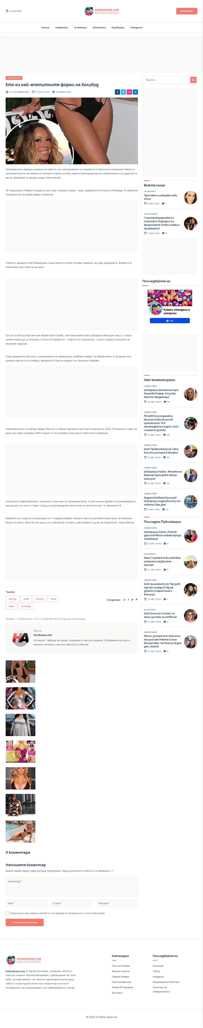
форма (40, 598)
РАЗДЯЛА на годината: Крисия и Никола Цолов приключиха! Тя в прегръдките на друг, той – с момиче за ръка (162, 423)
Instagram (158, 976)
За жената (80, 27)
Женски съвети (120, 971)
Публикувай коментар (24, 922)
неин (26, 598)
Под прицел (118, 27)
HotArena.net (21, 92)
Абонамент (186, 11)
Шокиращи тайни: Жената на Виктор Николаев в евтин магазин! (163, 475)
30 (168, 457)
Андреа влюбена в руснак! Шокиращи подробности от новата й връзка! (162, 501)
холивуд (26, 606)
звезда (12, 598)
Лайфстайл (61, 27)
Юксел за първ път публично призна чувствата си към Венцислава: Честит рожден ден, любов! (162, 641)
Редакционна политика (166, 982)
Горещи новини (120, 976)
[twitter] (123, 92)
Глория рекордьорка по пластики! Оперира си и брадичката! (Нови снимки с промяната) (162, 223)
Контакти (117, 992)
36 (168, 435)
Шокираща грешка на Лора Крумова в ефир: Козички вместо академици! (161, 393)
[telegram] (135, 92)
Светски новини (121, 965)
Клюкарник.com (15, 971)
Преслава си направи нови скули (160, 197)
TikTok (156, 971)
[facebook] (117, 92)
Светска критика (121, 982)
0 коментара (63, 92)
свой (53, 598)
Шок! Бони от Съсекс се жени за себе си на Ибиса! (160, 615)
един (11, 606)
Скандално (136, 27)
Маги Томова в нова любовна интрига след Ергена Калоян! (162, 561)
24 (168, 483)
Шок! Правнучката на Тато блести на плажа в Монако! (161, 450)
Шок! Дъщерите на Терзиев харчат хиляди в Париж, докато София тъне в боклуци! (162, 589)
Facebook (158, 965)
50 (168, 402)
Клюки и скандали (122, 987)
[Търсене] (193, 80)
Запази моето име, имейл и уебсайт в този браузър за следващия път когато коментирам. (57, 913)
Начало (45, 27)
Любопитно (99, 27)
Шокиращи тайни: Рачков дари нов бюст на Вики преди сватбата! (162, 535)
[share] (129, 92)
